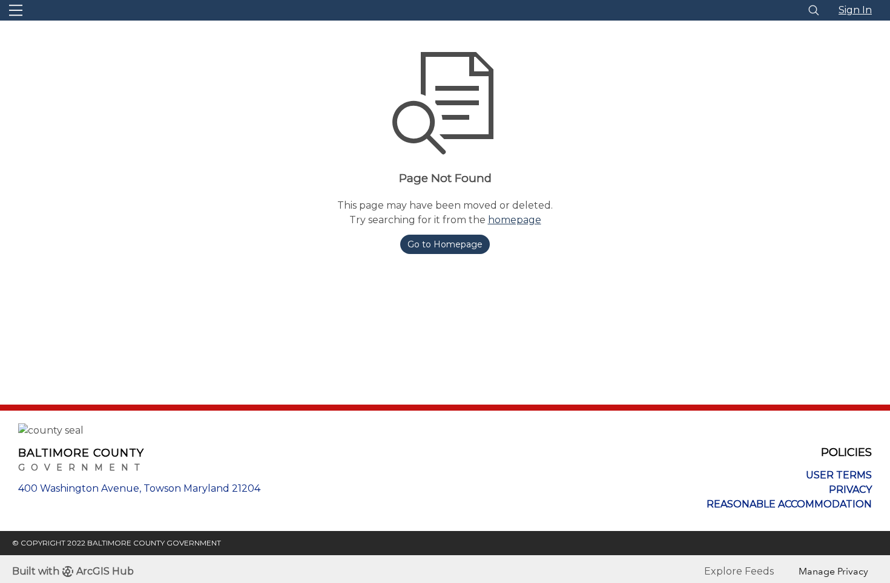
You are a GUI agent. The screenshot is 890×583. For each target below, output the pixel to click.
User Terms (839, 475)
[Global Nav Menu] (16, 10)
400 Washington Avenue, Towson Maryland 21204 (139, 488)
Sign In (855, 10)
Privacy (850, 489)
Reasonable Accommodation (789, 504)
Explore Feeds (739, 571)
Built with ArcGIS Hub (73, 571)
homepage (514, 220)
